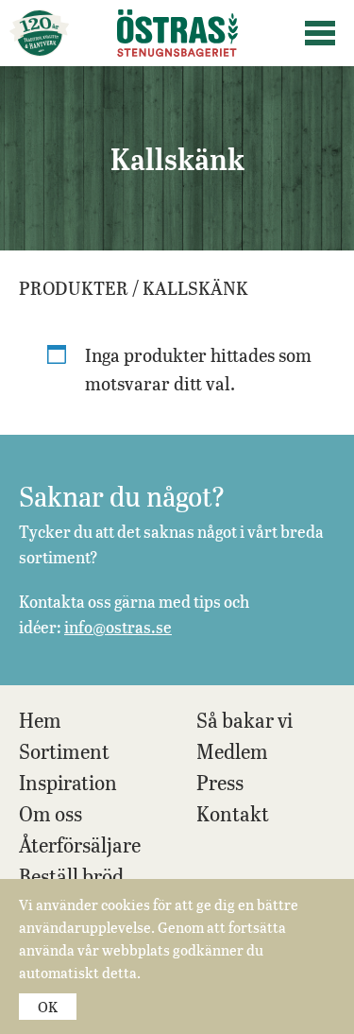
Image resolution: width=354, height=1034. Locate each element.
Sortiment (64, 751)
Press (220, 782)
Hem (40, 719)
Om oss (50, 813)
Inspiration (68, 782)
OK (48, 1006)
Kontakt (232, 813)
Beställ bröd (71, 875)
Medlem (232, 751)
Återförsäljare (80, 844)
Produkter (73, 287)
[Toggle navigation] (320, 33)
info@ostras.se (118, 626)
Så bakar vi (244, 719)
